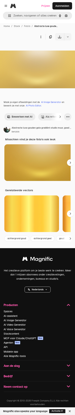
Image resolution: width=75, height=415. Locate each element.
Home (7, 26)
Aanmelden (62, 6)
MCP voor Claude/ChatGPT (23, 338)
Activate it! (57, 411)
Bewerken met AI (22, 116)
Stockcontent (11, 333)
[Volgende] (60, 117)
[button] (38, 289)
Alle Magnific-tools (15, 356)
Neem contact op (15, 386)
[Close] (70, 411)
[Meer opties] (40, 36)
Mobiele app (11, 351)
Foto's (27, 26)
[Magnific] (37, 260)
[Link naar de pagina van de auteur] (7, 130)
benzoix (15, 131)
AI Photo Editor (33, 105)
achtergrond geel (43, 238)
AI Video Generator (15, 324)
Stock (17, 26)
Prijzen (45, 6)
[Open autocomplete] (8, 15)
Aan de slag (12, 366)
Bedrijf (8, 376)
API (6, 347)
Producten (11, 305)
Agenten (11, 342)
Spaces (8, 311)
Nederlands (38, 289)
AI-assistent (10, 316)
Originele (24, 49)
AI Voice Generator (14, 329)
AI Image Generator (51, 102)
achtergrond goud (16, 238)
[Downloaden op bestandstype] (67, 36)
